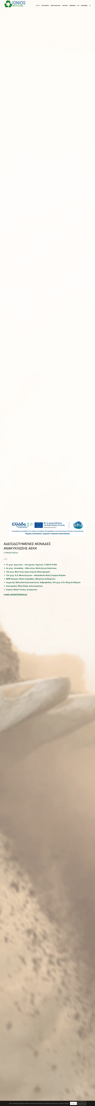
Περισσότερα (81, 1103)
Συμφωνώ (73, 1103)
